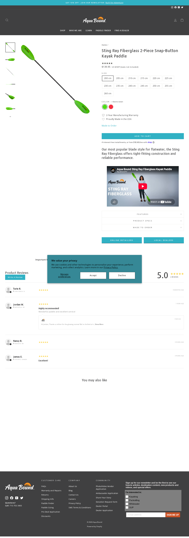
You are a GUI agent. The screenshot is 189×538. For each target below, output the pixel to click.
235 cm (119, 85)
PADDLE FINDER (103, 30)
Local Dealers (163, 240)
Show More (99, 324)
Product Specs (142, 221)
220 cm (156, 78)
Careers (72, 499)
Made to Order (109, 125)
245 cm (144, 85)
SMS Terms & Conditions (80, 507)
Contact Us (73, 495)
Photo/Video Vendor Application (105, 487)
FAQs (43, 486)
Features (143, 214)
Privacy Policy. (111, 267)
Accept (93, 275)
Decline (122, 275)
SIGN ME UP (173, 514)
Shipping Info (47, 499)
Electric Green (104, 106)
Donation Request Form (106, 502)
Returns (45, 495)
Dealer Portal (102, 506)
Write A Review (15, 277)
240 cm (132, 85)
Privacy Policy (75, 503)
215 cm (144, 78)
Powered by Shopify (94, 526)
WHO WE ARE (75, 30)
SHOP (62, 30)
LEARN (89, 30)
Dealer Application (104, 510)
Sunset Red (111, 106)
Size (104, 73)
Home (104, 45)
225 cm (168, 78)
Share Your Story (103, 497)
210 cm (132, 78)
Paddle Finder (47, 503)
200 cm (107, 78)
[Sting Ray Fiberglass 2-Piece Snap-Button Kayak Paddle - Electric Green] (25, 446)
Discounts (45, 516)
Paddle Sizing (47, 507)
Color (112, 102)
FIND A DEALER (122, 30)
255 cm (168, 85)
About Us (73, 486)
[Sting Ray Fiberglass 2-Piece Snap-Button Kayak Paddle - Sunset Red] (28, 446)
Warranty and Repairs (51, 490)
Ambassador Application (107, 493)
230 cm (107, 85)
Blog (71, 490)
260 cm (107, 93)
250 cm (156, 85)
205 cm (119, 78)
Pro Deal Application (50, 512)
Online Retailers (121, 240)
